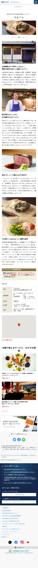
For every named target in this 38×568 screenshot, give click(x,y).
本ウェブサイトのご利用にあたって (11, 529)
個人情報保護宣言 (7, 510)
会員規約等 (5, 507)
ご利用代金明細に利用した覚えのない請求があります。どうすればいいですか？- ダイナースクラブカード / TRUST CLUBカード (20, 479)
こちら (25, 434)
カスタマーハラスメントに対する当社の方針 (14, 523)
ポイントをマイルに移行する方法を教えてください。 (18, 482)
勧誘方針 (5, 526)
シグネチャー (18, 6)
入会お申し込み (19, 494)
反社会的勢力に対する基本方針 (10, 518)
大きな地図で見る (7, 340)
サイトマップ (6, 534)
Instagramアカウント (22, 542)
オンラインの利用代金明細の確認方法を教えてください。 (19, 472)
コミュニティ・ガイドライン (10, 531)
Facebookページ (16, 542)
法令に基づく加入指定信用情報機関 (11, 515)
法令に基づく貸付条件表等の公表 (11, 521)
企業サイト (5, 537)
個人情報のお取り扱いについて (10, 513)
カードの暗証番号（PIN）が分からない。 (15, 474)
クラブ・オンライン (19, 502)
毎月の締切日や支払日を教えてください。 (15, 469)
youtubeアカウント (28, 542)
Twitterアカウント (10, 542)
